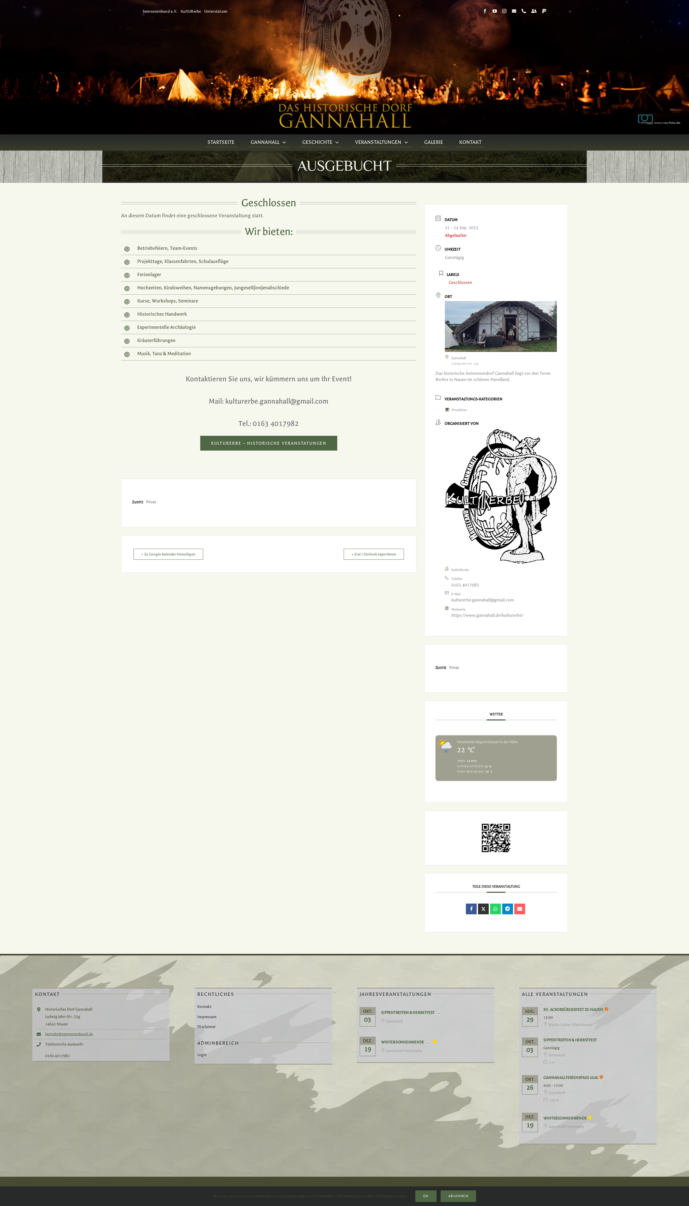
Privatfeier (459, 410)
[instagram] (504, 11)
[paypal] (544, 11)
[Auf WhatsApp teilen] (495, 909)
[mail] (514, 11)
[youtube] (495, 11)
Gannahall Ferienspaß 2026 (570, 1077)
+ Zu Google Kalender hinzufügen (168, 554)
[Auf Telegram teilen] (507, 909)
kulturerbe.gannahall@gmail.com (482, 599)
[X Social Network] (483, 909)
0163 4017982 (465, 584)
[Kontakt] (534, 11)
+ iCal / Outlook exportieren (373, 554)
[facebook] (485, 11)
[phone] (524, 11)
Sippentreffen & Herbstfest (408, 1012)
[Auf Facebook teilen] (471, 909)
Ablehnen (458, 1196)
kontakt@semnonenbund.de (69, 1034)
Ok (426, 1196)
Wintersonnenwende (402, 1042)
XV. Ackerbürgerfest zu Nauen (573, 1009)
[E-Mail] (519, 909)
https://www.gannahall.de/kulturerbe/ (487, 615)
